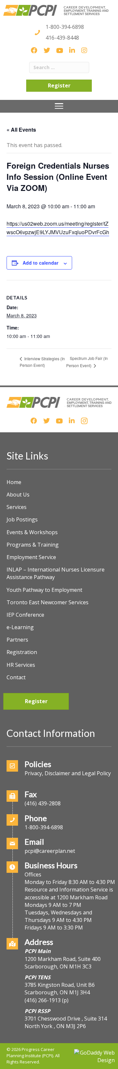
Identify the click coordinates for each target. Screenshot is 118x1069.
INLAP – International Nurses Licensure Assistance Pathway (56, 573)
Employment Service (31, 557)
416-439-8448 (62, 37)
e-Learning (20, 627)
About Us (18, 494)
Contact (16, 677)
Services (17, 507)
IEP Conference (25, 614)
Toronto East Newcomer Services (47, 602)
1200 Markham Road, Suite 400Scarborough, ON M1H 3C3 (63, 962)
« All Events (21, 129)
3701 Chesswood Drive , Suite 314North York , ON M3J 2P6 (66, 1022)
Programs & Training (33, 544)
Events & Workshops (32, 532)
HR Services (21, 664)
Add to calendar (40, 263)
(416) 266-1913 (43, 1000)
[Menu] (59, 106)
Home (14, 482)
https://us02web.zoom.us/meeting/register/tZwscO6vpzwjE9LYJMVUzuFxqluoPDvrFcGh (58, 228)
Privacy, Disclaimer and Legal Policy (68, 773)
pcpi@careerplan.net (50, 850)
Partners (17, 639)
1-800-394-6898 (65, 26)
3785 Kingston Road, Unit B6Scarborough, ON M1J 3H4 (60, 988)
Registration (22, 652)
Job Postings (22, 519)
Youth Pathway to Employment (44, 589)
